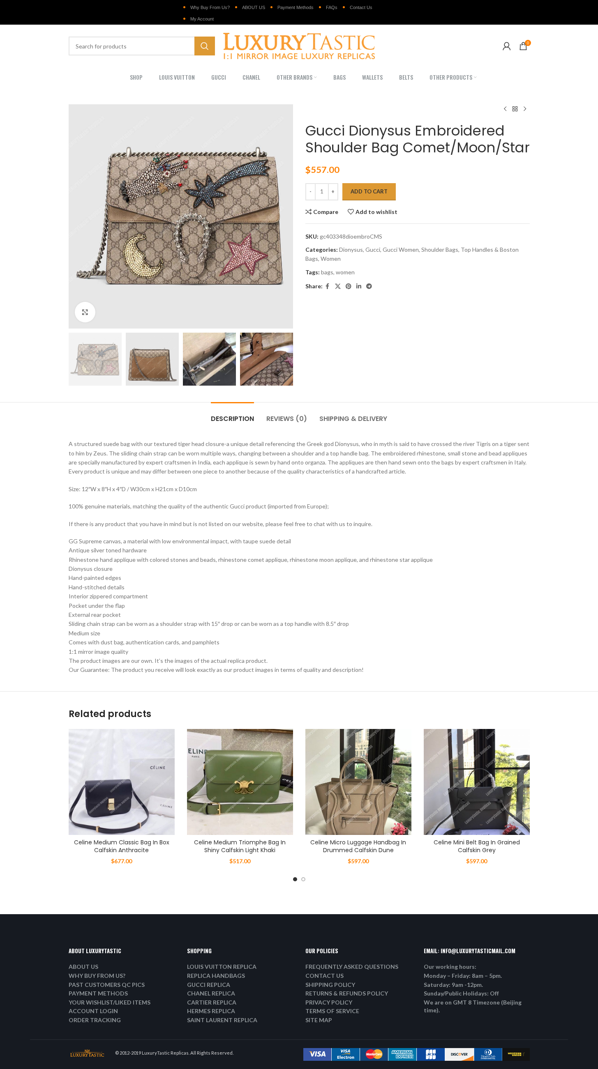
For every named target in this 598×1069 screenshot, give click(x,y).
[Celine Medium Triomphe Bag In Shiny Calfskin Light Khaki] (240, 782)
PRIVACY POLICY (328, 1002)
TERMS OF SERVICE (332, 1010)
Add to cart (369, 191)
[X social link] (337, 286)
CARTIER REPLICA (211, 1002)
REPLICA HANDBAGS (216, 975)
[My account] (507, 46)
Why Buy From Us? (210, 7)
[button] (79, 359)
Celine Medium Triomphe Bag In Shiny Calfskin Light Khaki (240, 846)
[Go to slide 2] (303, 879)
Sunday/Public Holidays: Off (461, 993)
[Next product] (525, 109)
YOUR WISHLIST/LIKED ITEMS (109, 1002)
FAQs (331, 7)
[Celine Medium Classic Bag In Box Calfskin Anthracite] (122, 782)
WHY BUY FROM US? (97, 975)
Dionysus (351, 249)
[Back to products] (515, 109)
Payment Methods (295, 7)
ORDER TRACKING (95, 1019)
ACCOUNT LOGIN (93, 1010)
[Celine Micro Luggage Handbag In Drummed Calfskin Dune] (358, 782)
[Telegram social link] (369, 286)
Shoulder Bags (439, 249)
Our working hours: (450, 966)
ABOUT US (253, 7)
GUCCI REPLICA (208, 984)
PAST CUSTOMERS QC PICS (107, 984)
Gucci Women (401, 249)
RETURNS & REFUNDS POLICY (346, 993)
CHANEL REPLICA (211, 993)
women (345, 272)
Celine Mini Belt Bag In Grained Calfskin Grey (477, 846)
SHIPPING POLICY (330, 984)
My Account (202, 18)
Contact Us (361, 7)
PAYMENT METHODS (98, 993)
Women (331, 258)
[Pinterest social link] (348, 286)
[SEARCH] (204, 46)
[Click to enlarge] (85, 312)
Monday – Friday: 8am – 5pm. (463, 975)
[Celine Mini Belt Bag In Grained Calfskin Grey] (477, 782)
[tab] (232, 414)
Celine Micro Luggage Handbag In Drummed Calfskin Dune (358, 846)
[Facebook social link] (327, 286)
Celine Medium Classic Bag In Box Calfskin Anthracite (121, 846)
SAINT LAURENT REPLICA (222, 1019)
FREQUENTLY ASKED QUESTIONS (351, 966)
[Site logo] (299, 45)
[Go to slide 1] (295, 879)
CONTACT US (324, 975)
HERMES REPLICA (211, 1010)
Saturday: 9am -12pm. (453, 984)
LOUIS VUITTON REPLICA (221, 966)
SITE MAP (318, 1019)
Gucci (372, 249)
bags (327, 272)
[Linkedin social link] (359, 286)
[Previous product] (505, 109)
